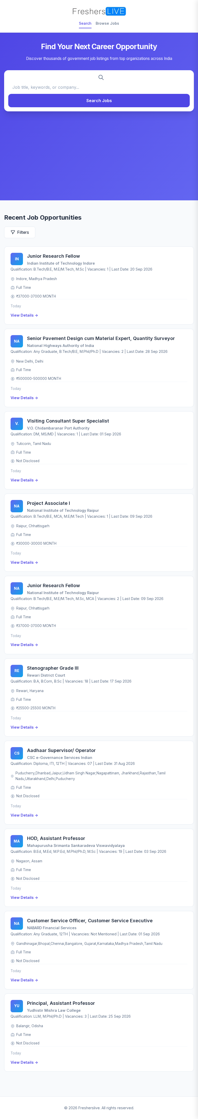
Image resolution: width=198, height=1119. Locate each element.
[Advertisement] (99, 154)
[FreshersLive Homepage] (99, 11)
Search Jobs (99, 100)
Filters (23, 232)
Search (85, 23)
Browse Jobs (107, 23)
